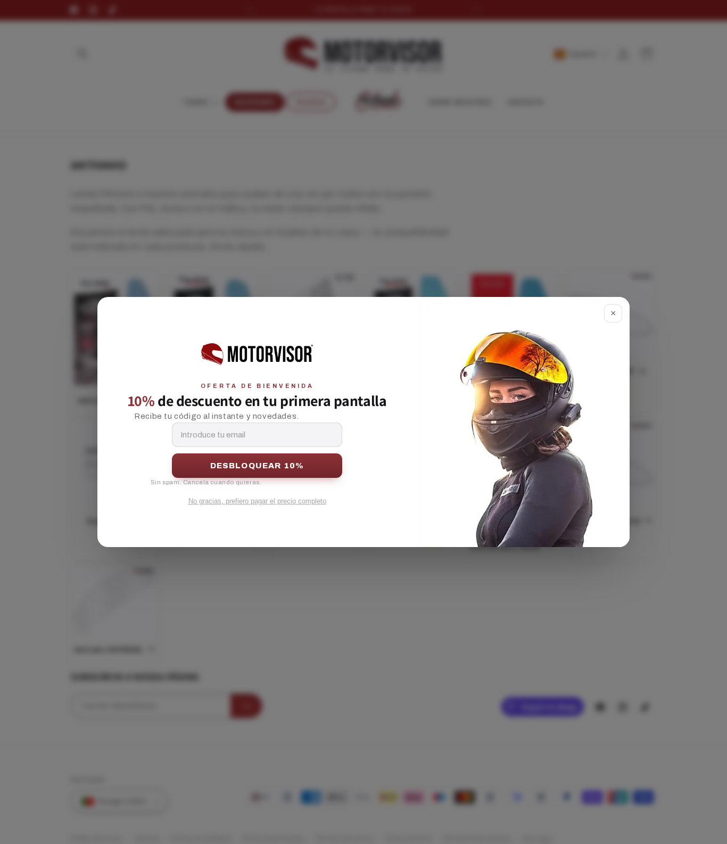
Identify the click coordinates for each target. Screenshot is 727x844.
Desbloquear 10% (257, 465)
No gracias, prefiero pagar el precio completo (257, 501)
